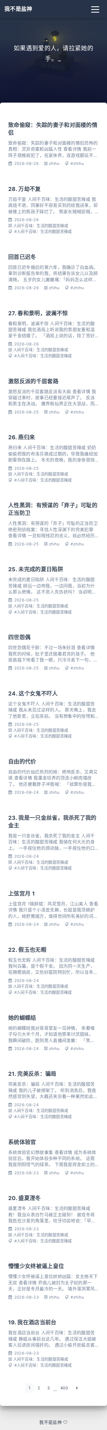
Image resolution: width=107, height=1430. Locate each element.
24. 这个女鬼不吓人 (33, 693)
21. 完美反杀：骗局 (32, 1074)
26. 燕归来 (21, 437)
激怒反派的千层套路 (33, 381)
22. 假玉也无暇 (27, 950)
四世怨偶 (19, 637)
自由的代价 (22, 761)
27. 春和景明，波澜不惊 (38, 313)
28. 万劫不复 (24, 189)
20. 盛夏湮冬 (24, 1198)
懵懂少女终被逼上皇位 (36, 1266)
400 (64, 1388)
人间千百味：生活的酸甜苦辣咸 (40, 225)
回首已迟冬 (22, 257)
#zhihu (77, 163)
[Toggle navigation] (95, 9)
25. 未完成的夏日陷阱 (35, 569)
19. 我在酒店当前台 (32, 1322)
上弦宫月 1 (21, 893)
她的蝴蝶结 (22, 1018)
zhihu (54, 163)
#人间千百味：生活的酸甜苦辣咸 (43, 231)
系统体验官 (22, 1142)
